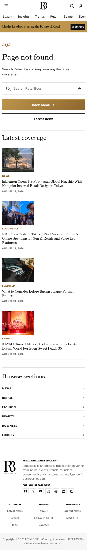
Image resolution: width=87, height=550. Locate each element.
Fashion (9, 407)
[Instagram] (48, 491)
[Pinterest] (56, 491)
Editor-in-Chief (43, 518)
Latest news (43, 119)
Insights (24, 16)
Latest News (15, 511)
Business (9, 426)
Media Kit (72, 518)
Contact (44, 525)
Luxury (7, 16)
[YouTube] (41, 491)
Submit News (72, 511)
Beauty (68, 16)
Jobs (15, 525)
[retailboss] (43, 6)
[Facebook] (26, 491)
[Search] (79, 88)
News (6, 388)
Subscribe (78, 26)
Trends (40, 16)
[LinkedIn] (64, 491)
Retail (54, 16)
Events (15, 518)
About (44, 511)
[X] (33, 491)
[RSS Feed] (71, 491)
